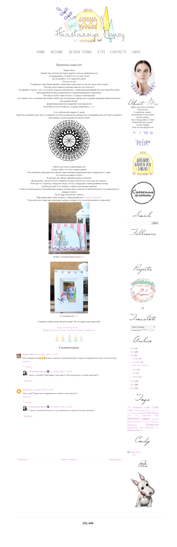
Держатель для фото (144, 422)
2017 (132, 352)
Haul (148, 410)
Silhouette (147, 416)
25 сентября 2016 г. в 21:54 (46, 354)
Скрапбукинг (71, 330)
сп (142, 430)
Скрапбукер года (135, 428)
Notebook (142, 413)
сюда (92, 107)
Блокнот (155, 419)
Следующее (22, 459)
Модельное (132, 425)
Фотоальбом (133, 430)
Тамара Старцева (84, 330)
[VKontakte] (145, 134)
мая (134, 373)
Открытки (62, 330)
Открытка (53, 330)
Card (155, 407)
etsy (93, 330)
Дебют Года (132, 422)
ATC (129, 408)
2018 (132, 348)
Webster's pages (138, 418)
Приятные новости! (140, 365)
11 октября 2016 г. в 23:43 (61, 371)
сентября (136, 362)
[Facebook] (140, 134)
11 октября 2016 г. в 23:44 (61, 407)
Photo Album (152, 413)
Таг (157, 428)
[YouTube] (143, 145)
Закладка (154, 422)
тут (83, 257)
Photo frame (133, 415)
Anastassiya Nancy (37, 371)
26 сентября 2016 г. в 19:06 (41, 390)
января (135, 377)
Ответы (28, 367)
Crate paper (140, 410)
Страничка (149, 428)
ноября (135, 359)
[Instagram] (151, 134)
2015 (132, 381)
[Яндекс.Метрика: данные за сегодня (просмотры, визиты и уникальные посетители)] (134, 453)
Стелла (26, 390)
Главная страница (68, 459)
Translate (150, 330)
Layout (135, 413)
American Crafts (141, 407)
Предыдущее (115, 459)
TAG (156, 416)
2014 (132, 385)
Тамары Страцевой (92, 197)
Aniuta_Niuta (28, 354)
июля (134, 370)
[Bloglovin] (134, 134)
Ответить (26, 361)
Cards (130, 410)
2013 (132, 388)
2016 (132, 355)
